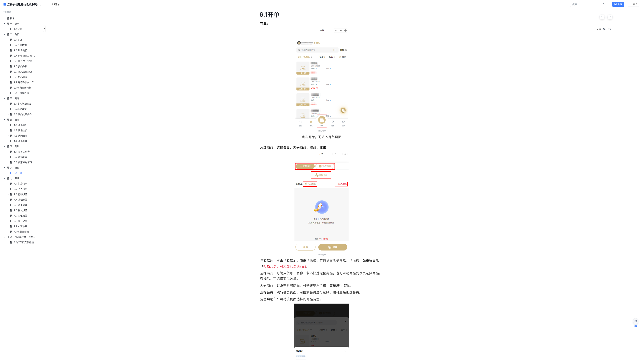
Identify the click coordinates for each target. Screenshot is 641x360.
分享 (620, 4)
